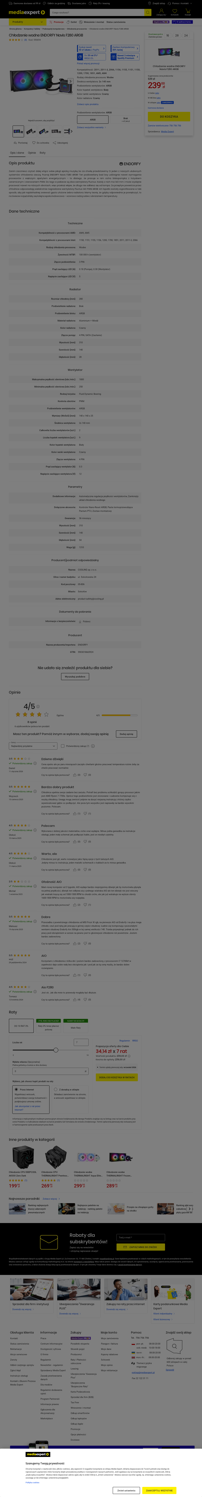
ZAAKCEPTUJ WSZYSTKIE (159, 1490)
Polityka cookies (32, 1482)
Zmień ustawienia (126, 1490)
